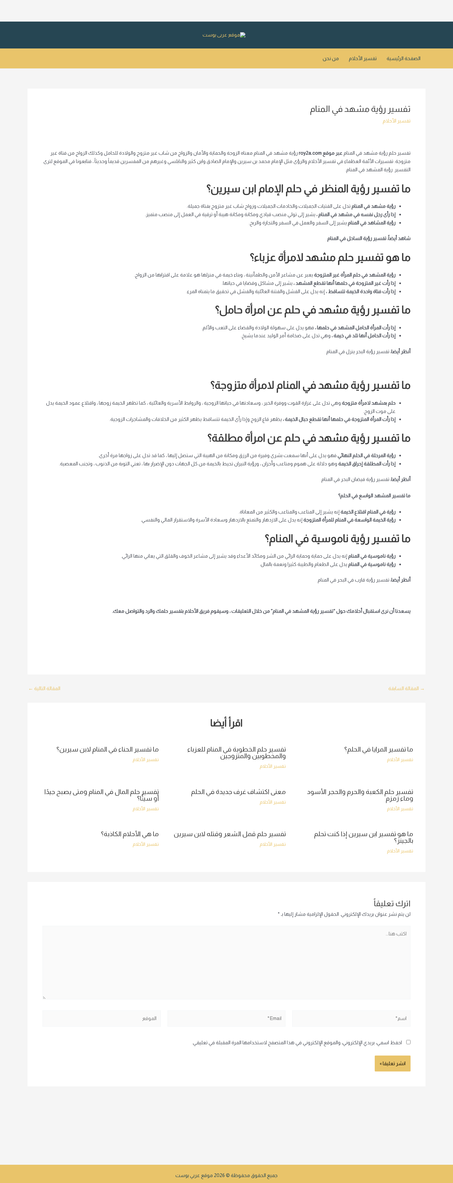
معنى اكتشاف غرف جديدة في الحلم (238, 791)
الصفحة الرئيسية (404, 58)
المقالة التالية (44, 688)
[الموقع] (101, 1019)
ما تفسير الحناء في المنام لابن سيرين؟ (107, 749)
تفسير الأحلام (363, 58)
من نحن (331, 58)
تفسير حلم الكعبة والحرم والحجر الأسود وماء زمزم (360, 795)
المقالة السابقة (406, 688)
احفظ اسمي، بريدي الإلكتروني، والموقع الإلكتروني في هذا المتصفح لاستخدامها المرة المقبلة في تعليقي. (297, 1042)
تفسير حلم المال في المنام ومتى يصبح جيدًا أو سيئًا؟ (101, 795)
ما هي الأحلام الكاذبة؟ (130, 833)
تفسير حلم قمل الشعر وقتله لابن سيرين (230, 833)
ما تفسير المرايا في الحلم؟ (378, 749)
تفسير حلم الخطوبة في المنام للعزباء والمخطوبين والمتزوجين (236, 752)
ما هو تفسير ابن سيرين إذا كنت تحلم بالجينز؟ (363, 837)
